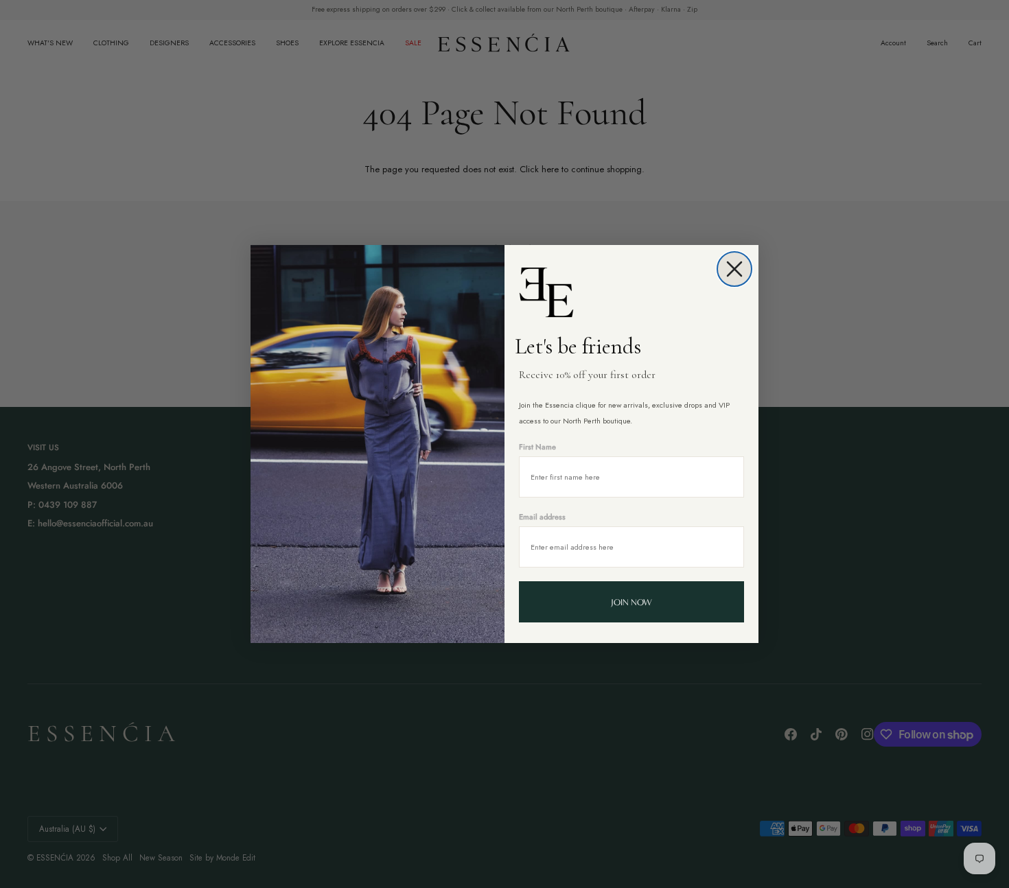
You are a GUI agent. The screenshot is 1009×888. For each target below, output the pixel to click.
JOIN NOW (631, 602)
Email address (542, 516)
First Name (537, 446)
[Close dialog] (734, 269)
